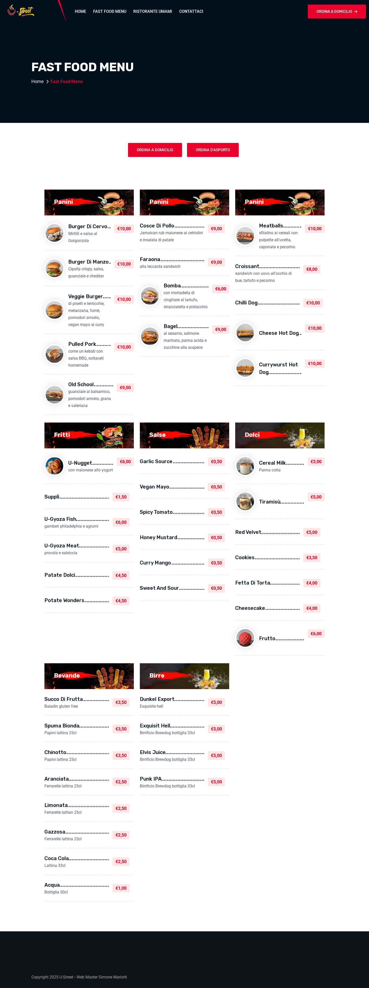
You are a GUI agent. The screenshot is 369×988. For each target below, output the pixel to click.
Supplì (51, 497)
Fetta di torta (252, 583)
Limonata (56, 805)
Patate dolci (59, 575)
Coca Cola (56, 858)
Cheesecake (250, 608)
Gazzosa (54, 832)
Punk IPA (151, 779)
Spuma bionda (61, 726)
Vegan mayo (154, 487)
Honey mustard (158, 537)
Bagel (170, 326)
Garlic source (156, 461)
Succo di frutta (63, 699)
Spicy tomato (156, 512)
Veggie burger (85, 296)
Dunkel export (157, 699)
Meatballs (271, 226)
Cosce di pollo (157, 226)
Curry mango (155, 563)
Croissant (247, 266)
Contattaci (191, 11)
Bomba (172, 286)
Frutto (267, 638)
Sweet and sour (159, 588)
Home (80, 11)
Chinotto (55, 752)
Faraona (150, 259)
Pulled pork (82, 344)
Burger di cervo (87, 226)
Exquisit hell (155, 726)
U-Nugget (80, 463)
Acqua (52, 885)
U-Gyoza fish (60, 519)
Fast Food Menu (109, 11)
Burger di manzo (88, 262)
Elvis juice (153, 752)
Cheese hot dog (279, 333)
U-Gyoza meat (61, 546)
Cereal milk (272, 463)
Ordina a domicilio (334, 12)
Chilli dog (246, 303)
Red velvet (248, 532)
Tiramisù (269, 502)
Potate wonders (64, 600)
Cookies (245, 557)
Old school (81, 384)
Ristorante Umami (152, 11)
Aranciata (56, 779)
